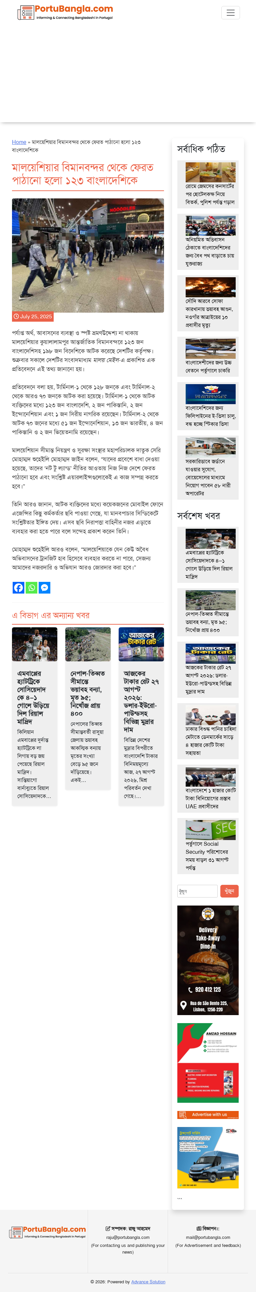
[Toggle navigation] (230, 12)
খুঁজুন (229, 891)
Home (19, 142)
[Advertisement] (128, 75)
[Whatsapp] (31, 588)
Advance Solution (148, 1282)
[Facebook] (18, 588)
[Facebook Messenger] (44, 588)
